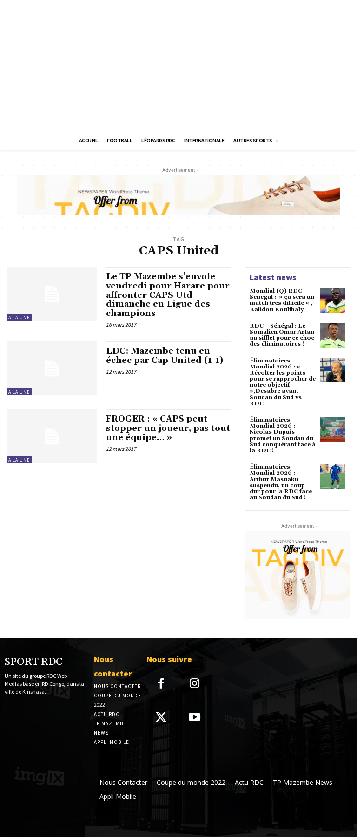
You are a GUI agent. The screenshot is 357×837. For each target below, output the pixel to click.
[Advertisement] (178, 65)
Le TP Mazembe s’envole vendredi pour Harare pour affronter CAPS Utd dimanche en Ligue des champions (168, 295)
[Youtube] (195, 718)
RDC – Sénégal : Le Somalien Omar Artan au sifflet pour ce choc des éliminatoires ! (282, 335)
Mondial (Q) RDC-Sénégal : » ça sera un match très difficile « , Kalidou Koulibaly (282, 300)
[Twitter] (161, 718)
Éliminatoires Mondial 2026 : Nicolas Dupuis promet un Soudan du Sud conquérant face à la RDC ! (283, 435)
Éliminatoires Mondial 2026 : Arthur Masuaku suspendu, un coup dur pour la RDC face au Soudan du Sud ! (281, 482)
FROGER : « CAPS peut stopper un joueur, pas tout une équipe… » (168, 428)
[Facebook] (161, 684)
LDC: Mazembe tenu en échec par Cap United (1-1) (164, 356)
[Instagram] (195, 684)
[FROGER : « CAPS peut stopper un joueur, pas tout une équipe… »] (52, 436)
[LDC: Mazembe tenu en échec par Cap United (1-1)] (52, 368)
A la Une (19, 318)
